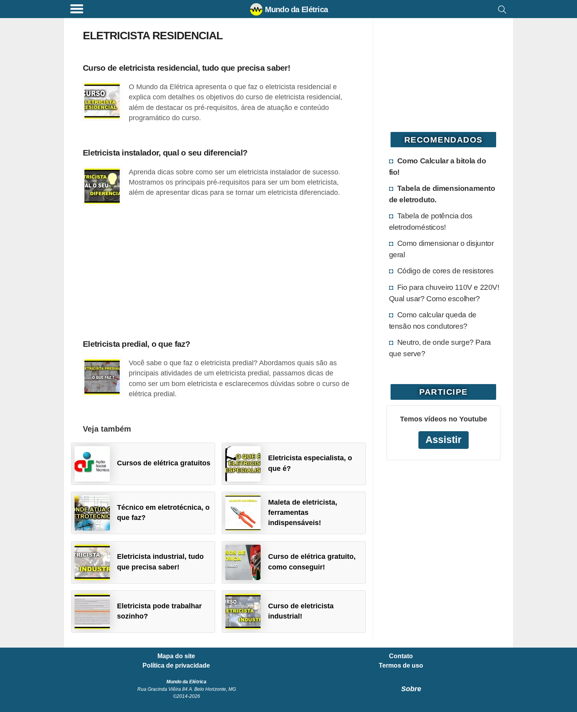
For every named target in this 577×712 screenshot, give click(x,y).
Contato (401, 656)
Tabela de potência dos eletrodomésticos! (431, 221)
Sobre (411, 689)
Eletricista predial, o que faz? (136, 343)
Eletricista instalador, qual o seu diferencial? (165, 152)
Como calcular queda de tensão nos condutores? (433, 320)
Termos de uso (401, 666)
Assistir (443, 439)
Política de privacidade (176, 666)
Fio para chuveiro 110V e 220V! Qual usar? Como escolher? (444, 293)
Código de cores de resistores (445, 270)
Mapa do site (176, 656)
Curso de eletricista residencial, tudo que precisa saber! (186, 67)
